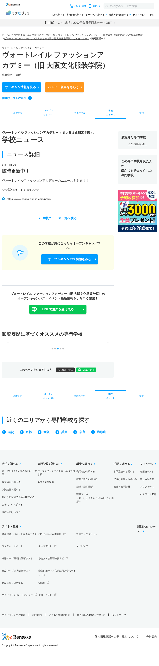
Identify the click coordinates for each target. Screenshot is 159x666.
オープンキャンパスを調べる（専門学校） (56, 473)
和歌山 (101, 432)
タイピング (82, 546)
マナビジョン (17, 13)
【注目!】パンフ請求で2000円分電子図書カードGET (77, 22)
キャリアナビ (45, 546)
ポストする (67, 369)
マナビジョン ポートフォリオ (17, 595)
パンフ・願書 (63, 87)
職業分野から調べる (86, 479)
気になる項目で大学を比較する (18, 497)
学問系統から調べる (124, 471)
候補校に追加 (14, 98)
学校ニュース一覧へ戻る (60, 218)
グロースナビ (45, 595)
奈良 (82, 432)
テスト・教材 (139, 14)
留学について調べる (12, 504)
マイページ (147, 463)
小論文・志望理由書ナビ (51, 558)
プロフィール (147, 486)
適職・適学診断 (84, 486)
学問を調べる (122, 463)
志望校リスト (147, 471)
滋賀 (11, 432)
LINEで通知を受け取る (58, 309)
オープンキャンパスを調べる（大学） (19, 473)
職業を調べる (84, 463)
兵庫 (64, 432)
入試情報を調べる (11, 489)
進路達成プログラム (12, 582)
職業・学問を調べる (118, 14)
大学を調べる (58, 14)
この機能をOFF (137, 143)
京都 (29, 432)
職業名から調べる (85, 471)
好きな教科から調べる (125, 479)
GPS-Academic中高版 (49, 534)
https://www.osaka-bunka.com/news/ (29, 198)
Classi (41, 582)
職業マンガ (95, 498)
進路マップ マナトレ (87, 534)
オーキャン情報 (20, 87)
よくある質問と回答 (59, 615)
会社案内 (151, 636)
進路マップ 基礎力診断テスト (17, 558)
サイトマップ (119, 615)
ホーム (5, 35)
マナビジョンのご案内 (13, 615)
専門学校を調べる (75, 14)
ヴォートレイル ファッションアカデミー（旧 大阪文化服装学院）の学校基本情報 (100, 35)
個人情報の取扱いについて (91, 615)
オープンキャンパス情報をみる (69, 259)
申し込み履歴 (147, 479)
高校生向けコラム (11, 512)
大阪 (46, 432)
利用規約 (37, 615)
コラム (151, 14)
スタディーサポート (12, 546)
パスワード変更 (148, 494)
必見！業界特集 (46, 482)
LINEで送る (88, 369)
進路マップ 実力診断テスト (16, 570)
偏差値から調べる (11, 482)
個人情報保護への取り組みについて (116, 636)
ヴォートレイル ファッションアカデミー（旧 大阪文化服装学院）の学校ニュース (46, 38)
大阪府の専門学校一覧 (43, 35)
